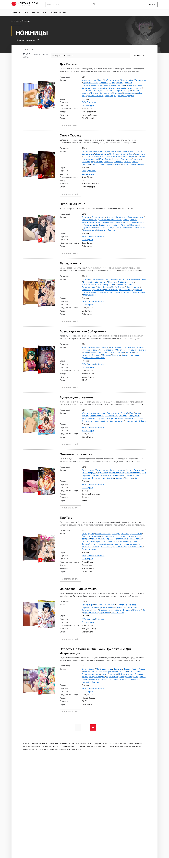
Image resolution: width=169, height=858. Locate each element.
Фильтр (140, 56)
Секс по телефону (100, 279)
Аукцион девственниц (76, 397)
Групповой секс (116, 418)
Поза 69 (130, 85)
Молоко (137, 610)
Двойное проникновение (109, 219)
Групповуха (110, 90)
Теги (26, 12)
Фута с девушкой (106, 352)
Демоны (129, 352)
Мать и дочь (120, 217)
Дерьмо (136, 90)
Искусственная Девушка (78, 589)
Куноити (116, 355)
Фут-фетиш (87, 421)
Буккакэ (110, 478)
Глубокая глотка (117, 154)
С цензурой (87, 239)
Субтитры (91, 102)
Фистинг (86, 610)
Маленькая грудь (104, 669)
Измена (139, 85)
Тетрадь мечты (71, 263)
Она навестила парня (76, 454)
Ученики (86, 93)
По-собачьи (140, 80)
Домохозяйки (127, 80)
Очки (84, 533)
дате (69, 55)
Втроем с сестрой (126, 282)
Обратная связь (58, 12)
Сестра (101, 671)
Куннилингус (106, 93)
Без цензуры (110, 95)
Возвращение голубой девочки (83, 331)
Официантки (112, 671)
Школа (125, 164)
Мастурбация (113, 225)
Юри (129, 90)
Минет (139, 88)
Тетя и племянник (124, 227)
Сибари (108, 80)
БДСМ (85, 151)
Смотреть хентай (70, 126)
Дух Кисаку (68, 64)
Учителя (137, 159)
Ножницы (117, 93)
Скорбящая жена (72, 204)
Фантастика (121, 604)
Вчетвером (88, 282)
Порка (135, 161)
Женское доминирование (94, 413)
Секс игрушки (129, 93)
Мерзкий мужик (96, 90)
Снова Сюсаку (70, 135)
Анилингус (140, 154)
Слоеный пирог (89, 88)
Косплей (99, 604)
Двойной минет (90, 82)
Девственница (102, 154)
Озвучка (90, 236)
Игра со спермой (105, 164)
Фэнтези (93, 352)
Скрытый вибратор (106, 230)
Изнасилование (89, 80)
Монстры (106, 355)
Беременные (101, 282)
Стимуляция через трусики (121, 88)
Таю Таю (66, 517)
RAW (84, 102)
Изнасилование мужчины (126, 541)
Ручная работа (90, 671)
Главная (16, 12)
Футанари (86, 350)
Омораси (103, 82)
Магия (138, 355)
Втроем (95, 93)
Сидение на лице (119, 156)
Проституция (113, 413)
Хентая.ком (16, 21)
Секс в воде (87, 161)
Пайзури (86, 164)
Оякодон (86, 217)
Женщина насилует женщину (111, 85)
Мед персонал (116, 82)
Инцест (102, 225)
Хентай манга (39, 12)
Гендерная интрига (91, 674)
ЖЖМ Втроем (118, 287)
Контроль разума (126, 95)
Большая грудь (137, 222)
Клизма (116, 80)
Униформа (103, 88)
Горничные (139, 671)
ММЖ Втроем (111, 289)
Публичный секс (95, 95)
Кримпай (121, 90)
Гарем (85, 90)
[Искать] (94, 4)
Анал (100, 80)
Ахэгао (113, 470)
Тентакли (96, 355)
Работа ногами (97, 415)
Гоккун (111, 227)
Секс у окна (139, 470)
